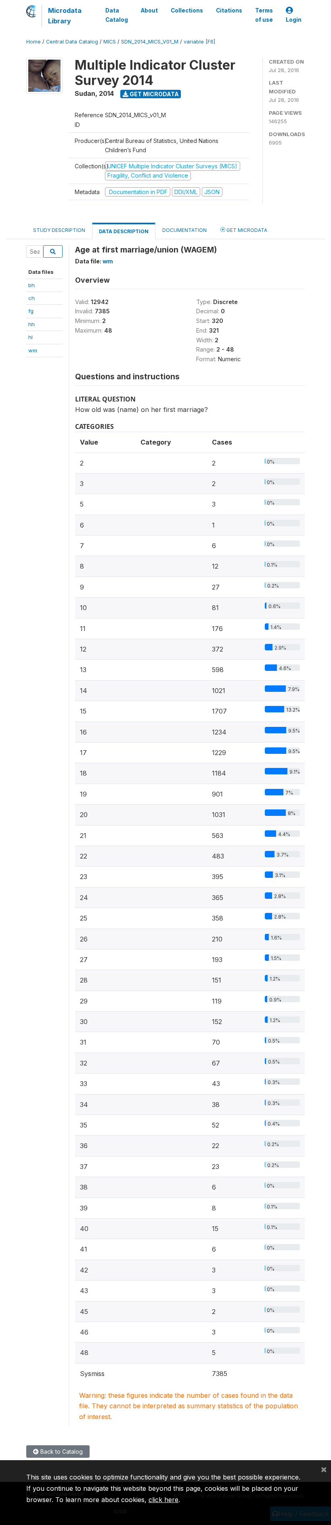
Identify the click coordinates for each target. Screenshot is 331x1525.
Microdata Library (65, 15)
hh (31, 324)
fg (31, 311)
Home (33, 42)
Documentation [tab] (184, 230)
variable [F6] (199, 42)
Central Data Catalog (72, 42)
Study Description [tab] (59, 230)
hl (30, 337)
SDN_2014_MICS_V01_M (149, 42)
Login (294, 20)
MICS (109, 42)
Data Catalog (116, 15)
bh (31, 285)
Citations (229, 10)
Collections (187, 10)
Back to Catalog (61, 1451)
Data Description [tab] (124, 231)
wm (32, 350)
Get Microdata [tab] (246, 230)
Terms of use (264, 15)
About (149, 10)
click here (163, 1500)
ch (31, 298)
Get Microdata (153, 94)
